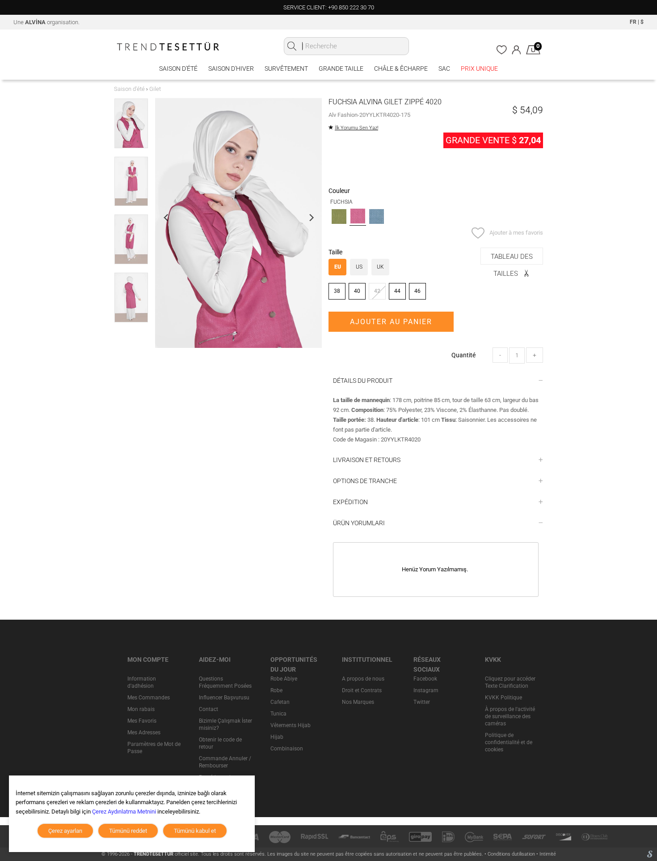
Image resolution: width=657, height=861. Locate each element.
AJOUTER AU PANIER (391, 321)
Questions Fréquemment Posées (225, 682)
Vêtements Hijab (290, 725)
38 (337, 291)
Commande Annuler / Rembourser (225, 762)
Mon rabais (141, 709)
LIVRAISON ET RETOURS (366, 459)
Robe (276, 690)
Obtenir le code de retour (220, 743)
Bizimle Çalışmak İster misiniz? (225, 724)
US (359, 267)
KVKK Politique (503, 697)
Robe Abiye (283, 679)
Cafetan (280, 702)
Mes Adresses (143, 732)
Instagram (425, 690)
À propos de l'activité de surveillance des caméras (510, 716)
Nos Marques (358, 702)
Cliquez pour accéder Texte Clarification (510, 682)
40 (357, 291)
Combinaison (286, 748)
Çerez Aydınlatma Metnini (124, 811)
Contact (208, 709)
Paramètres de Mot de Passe (154, 747)
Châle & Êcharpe (401, 68)
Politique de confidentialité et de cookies (508, 742)
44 (397, 291)
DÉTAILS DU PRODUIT (362, 380)
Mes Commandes (148, 697)
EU (337, 267)
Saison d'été (178, 68)
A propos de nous (363, 679)
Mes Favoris (141, 721)
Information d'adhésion (141, 682)
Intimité (547, 854)
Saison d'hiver (231, 68)
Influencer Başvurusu (224, 697)
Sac (444, 68)
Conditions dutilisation (512, 854)
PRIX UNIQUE (479, 68)
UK (380, 267)
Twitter (421, 702)
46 (417, 291)
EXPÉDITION (350, 501)
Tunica (278, 714)
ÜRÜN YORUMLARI (359, 523)
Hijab (276, 737)
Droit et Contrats (362, 690)
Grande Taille (341, 68)
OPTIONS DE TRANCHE (365, 480)
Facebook (425, 679)
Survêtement (286, 68)
